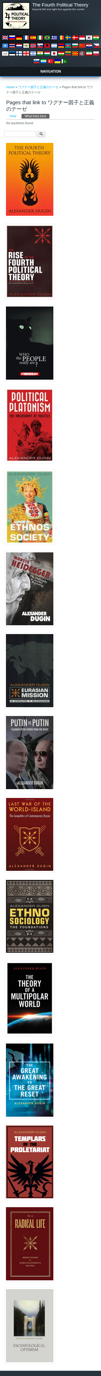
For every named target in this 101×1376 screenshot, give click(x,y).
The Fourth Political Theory (60, 5)
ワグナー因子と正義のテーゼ (38, 87)
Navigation (50, 71)
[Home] (16, 28)
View (12, 116)
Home (10, 87)
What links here (37, 116)
